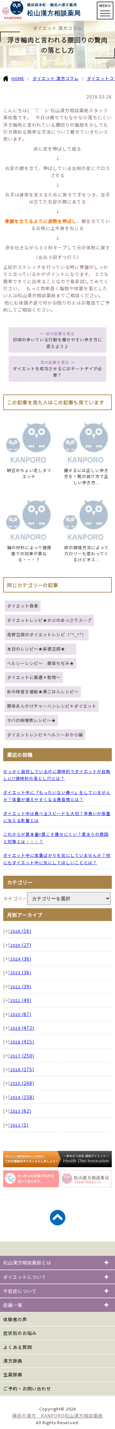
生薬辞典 (12, 1374)
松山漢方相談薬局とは (27, 1262)
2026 (20, 931)
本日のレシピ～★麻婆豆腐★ (40, 649)
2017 (22, 1056)
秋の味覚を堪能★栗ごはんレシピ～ (43, 692)
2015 (22, 1083)
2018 (22, 1042)
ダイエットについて (24, 1277)
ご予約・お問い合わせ (27, 1388)
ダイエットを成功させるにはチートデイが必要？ (57, 371)
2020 (20, 1014)
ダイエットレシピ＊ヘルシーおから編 (45, 735)
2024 (20, 959)
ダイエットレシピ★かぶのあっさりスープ (49, 620)
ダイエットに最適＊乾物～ (34, 677)
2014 (22, 1097)
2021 (20, 1000)
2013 (20, 1111)
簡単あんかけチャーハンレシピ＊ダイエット (51, 706)
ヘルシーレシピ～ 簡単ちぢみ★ (40, 663)
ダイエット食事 (22, 606)
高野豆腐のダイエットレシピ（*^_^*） (46, 634)
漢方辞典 (12, 1361)
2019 (22, 1028)
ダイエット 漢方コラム (56, 78)
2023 (20, 972)
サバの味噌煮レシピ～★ (31, 720)
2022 (20, 986)
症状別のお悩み (20, 1333)
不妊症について (20, 1291)
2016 (22, 1069)
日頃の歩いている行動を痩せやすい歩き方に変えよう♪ (57, 342)
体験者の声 (15, 1319)
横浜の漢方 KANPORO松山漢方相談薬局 (57, 1415)
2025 (20, 945)
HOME (18, 78)
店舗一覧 (12, 1305)
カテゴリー (15, 898)
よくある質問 (17, 1347)
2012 (19, 1125)
